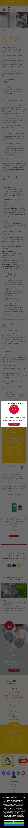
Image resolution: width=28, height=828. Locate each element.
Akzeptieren (14, 823)
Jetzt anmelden (14, 424)
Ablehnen (14, 821)
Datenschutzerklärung (14, 819)
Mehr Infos (14, 825)
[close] (25, 403)
